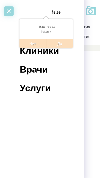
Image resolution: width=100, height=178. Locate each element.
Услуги (35, 88)
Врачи (34, 69)
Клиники (39, 50)
